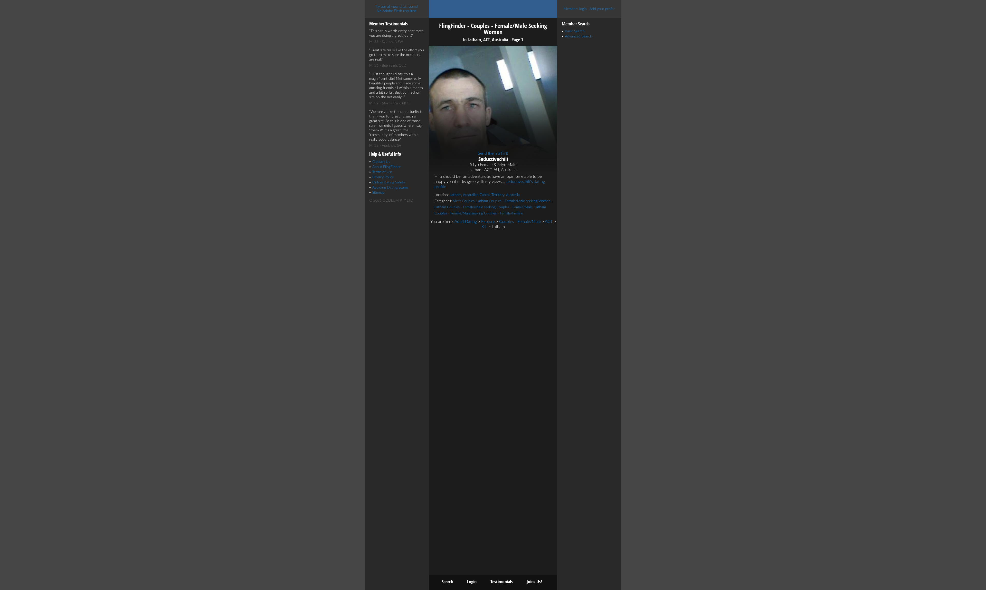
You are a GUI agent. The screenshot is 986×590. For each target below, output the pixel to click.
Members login (575, 9)
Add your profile (602, 9)
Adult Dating (465, 222)
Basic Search (575, 31)
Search (447, 581)
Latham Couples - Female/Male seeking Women (513, 201)
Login (472, 581)
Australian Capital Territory (483, 195)
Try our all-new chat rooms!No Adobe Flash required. (396, 9)
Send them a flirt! (493, 153)
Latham (455, 195)
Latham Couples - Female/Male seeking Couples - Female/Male (483, 207)
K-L (484, 227)
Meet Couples (464, 201)
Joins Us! (534, 581)
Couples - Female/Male (520, 222)
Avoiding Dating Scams (390, 187)
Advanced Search (578, 36)
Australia (513, 195)
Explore (488, 222)
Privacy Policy (383, 177)
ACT (549, 222)
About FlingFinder (386, 167)
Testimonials (501, 581)
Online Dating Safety (388, 182)
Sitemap (378, 192)
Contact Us (381, 162)
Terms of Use (382, 172)
